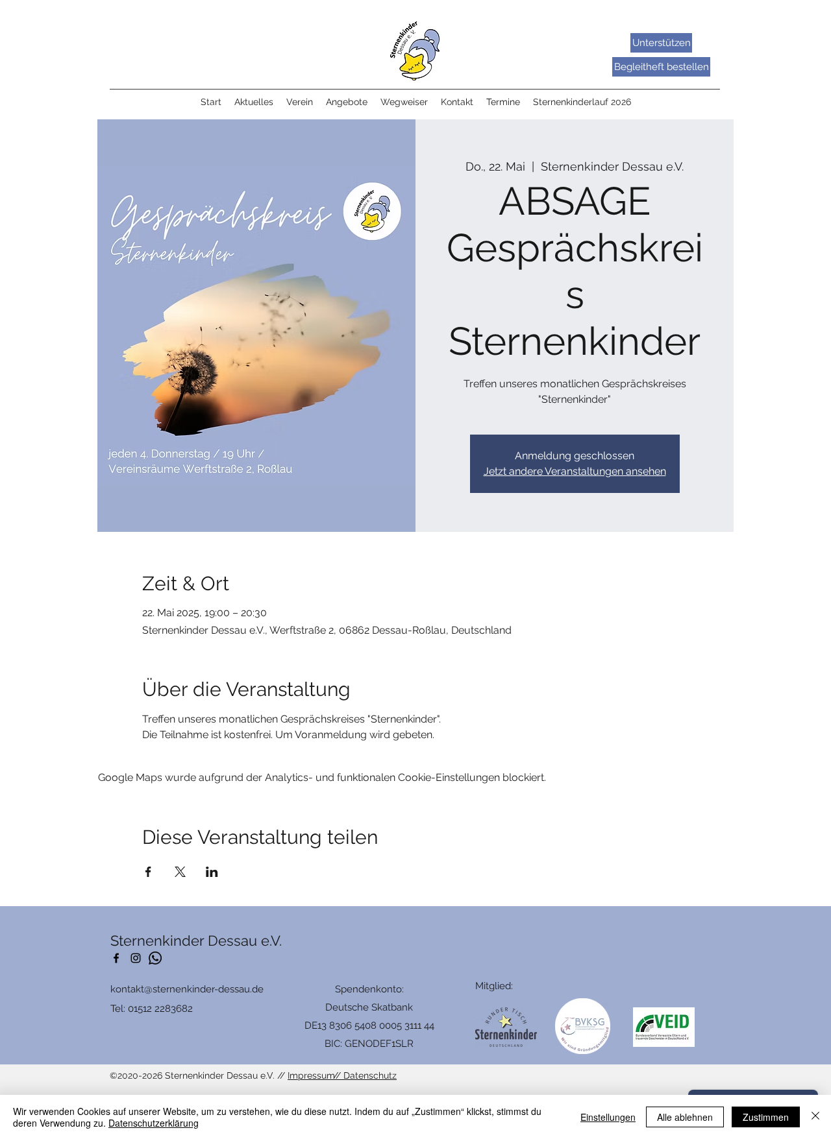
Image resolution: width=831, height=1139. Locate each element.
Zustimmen (766, 1116)
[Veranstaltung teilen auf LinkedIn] (212, 872)
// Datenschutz (365, 1075)
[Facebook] (116, 958)
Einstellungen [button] (608, 1116)
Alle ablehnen (685, 1116)
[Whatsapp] (155, 958)
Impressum (311, 1075)
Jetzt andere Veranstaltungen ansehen (575, 471)
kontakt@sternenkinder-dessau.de (187, 989)
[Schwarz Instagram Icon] (135, 958)
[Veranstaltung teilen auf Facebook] (148, 872)
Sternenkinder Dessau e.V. (196, 940)
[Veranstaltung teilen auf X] (180, 872)
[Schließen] (815, 1117)
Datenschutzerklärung (153, 1122)
